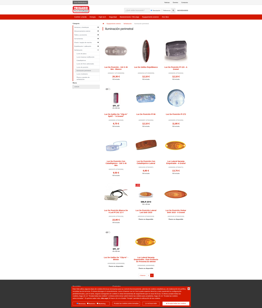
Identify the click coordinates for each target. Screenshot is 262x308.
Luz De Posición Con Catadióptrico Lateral (146, 162)
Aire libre (165, 17)
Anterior (143, 275)
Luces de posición (82, 67)
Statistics (92, 303)
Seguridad (113, 17)
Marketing (102, 303)
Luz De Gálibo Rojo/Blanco (146, 67)
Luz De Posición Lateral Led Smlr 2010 (146, 211)
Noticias (167, 2)
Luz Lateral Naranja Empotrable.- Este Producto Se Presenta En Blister (146, 260)
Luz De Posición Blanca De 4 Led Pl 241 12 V (116, 211)
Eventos (175, 2)
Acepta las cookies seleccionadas (126, 303)
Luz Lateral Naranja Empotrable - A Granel (176, 162)
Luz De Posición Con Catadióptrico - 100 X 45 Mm (116, 163)
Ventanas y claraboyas (81, 27)
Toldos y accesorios (80, 35)
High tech (102, 17)
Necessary (82, 303)
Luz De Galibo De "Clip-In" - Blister (116, 259)
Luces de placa (81, 53)
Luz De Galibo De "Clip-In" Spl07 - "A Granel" (116, 115)
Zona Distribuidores (80, 2)
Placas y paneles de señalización (83, 78)
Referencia (166, 10)
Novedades (182, 10)
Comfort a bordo (80, 17)
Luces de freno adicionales (85, 64)
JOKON (76, 87)
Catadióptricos (81, 60)
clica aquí (104, 298)
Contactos (184, 2)
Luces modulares (82, 74)
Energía (93, 17)
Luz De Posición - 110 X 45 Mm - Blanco (116, 68)
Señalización (78, 50)
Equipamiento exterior (150, 17)
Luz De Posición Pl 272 (176, 114)
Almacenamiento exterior (82, 31)
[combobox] (137, 10)
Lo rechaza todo (151, 303)
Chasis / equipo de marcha (83, 42)
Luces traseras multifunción (85, 57)
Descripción (156, 10)
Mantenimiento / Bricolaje (129, 17)
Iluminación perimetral (84, 70)
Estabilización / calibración (82, 46)
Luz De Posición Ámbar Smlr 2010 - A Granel (176, 211)
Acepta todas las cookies (177, 303)
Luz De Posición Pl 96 (145, 114)
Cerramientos (78, 38)
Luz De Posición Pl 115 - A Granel (175, 68)
